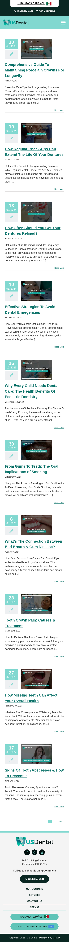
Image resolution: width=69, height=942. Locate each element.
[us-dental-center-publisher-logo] (34, 837)
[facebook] (27, 852)
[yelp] (34, 852)
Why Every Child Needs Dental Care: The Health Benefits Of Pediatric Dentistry (31, 391)
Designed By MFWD (49, 937)
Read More (59, 110)
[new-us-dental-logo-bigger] (16, 20)
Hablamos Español (31, 917)
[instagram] (42, 852)
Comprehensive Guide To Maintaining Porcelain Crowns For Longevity (34, 70)
